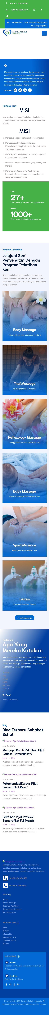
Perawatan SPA (9, 937)
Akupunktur (8, 934)
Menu (5, 894)
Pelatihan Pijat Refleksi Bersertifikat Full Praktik (18, 818)
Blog (13, 758)
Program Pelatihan (10, 906)
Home (5, 899)
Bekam (6, 931)
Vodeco (43, 1004)
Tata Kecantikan (9, 940)
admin (5, 758)
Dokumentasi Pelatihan (12, 909)
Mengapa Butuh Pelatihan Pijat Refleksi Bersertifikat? (23, 752)
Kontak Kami (10, 956)
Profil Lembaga (9, 903)
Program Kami (9, 922)
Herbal (6, 944)
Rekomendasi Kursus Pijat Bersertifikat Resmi (20, 785)
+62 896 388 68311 (18, 885)
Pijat (5, 928)
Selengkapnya (26, 617)
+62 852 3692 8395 (18, 878)
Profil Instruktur (9, 912)
